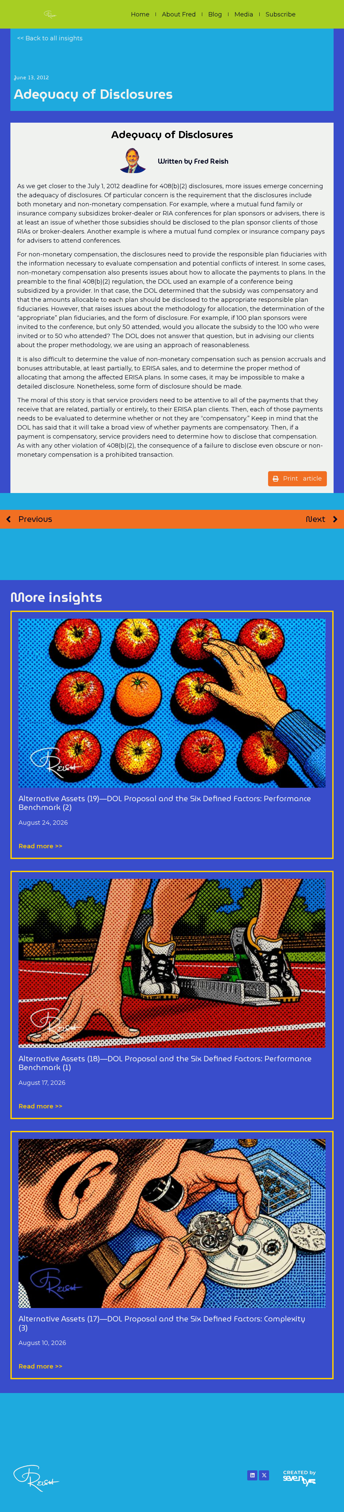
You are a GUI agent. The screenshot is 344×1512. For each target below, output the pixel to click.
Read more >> (40, 846)
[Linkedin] (252, 1475)
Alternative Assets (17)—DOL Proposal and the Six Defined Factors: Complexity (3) (161, 1323)
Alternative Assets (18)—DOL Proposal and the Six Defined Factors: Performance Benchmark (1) (165, 1063)
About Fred (179, 14)
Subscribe (281, 14)
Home (140, 14)
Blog (215, 14)
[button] (297, 478)
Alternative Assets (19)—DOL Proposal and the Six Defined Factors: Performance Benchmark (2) (164, 803)
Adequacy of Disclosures (93, 94)
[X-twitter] (264, 1475)
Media (243, 14)
